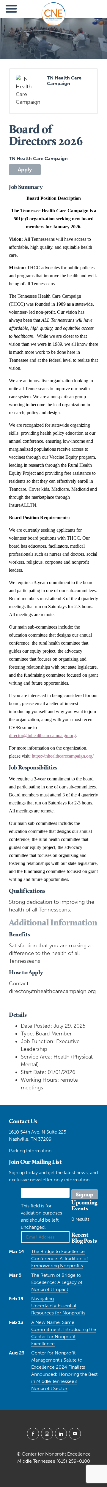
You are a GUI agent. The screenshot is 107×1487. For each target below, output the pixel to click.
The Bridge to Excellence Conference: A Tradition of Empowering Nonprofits (59, 1258)
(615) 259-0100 (73, 1461)
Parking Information (30, 1150)
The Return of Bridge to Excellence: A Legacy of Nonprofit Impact (56, 1282)
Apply (25, 169)
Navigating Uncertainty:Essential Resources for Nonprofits (58, 1306)
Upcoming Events (84, 1205)
